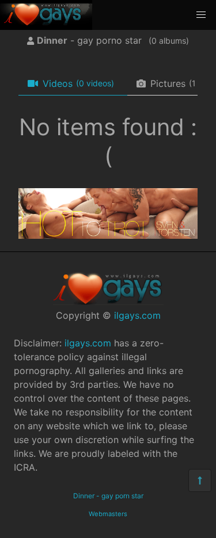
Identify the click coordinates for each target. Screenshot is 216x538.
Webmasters (108, 514)
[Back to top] (199, 480)
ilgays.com (137, 315)
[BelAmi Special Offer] (108, 235)
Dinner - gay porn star (108, 495)
